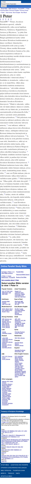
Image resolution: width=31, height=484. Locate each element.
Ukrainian (10, 403)
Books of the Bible (21, 277)
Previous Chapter (14, 10)
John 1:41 (21, 431)
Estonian (4, 389)
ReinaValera (18, 351)
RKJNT (4, 311)
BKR (8, 387)
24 (23, 244)
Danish (4, 388)
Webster (17, 361)
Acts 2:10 (14, 447)
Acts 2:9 (9, 447)
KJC (3, 310)
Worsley (21, 359)
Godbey (23, 294)
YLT (6, 291)
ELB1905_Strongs (6, 347)
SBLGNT (19, 324)
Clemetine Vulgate (6, 333)
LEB (10, 292)
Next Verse (9, 12)
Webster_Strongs (6, 321)
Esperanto (8, 388)
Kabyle (9, 396)
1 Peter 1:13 (5, 422)
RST (8, 381)
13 (27, 151)
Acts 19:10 (16, 455)
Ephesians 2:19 (6, 436)
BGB (22, 326)
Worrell (16, 370)
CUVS (3, 357)
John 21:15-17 (9, 432)
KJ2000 (7, 310)
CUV (3, 356)
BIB (9, 304)
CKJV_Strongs (6, 327)
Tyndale (21, 309)
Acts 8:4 (10, 444)
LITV (22, 295)
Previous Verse (24, 10)
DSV (16, 338)
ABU (20, 364)
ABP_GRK (17, 319)
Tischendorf (18, 321)
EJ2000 (20, 375)
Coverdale (17, 310)
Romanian (4, 403)
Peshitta (21, 333)
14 (28, 162)
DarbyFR (17, 342)
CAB (24, 375)
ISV (16, 304)
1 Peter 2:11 (5, 435)
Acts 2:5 (4, 447)
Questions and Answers (19, 465)
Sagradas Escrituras (20, 350)
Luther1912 (5, 340)
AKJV (6, 292)
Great (16, 311)
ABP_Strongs (5, 319)
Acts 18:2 (20, 447)
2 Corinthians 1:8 (17, 457)
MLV (24, 296)
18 (4, 194)
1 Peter (27, 8)
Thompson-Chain (19, 470)
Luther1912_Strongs (7, 342)
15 (5, 173)
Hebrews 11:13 (15, 436)
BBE (22, 301)
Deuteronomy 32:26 (10, 441)
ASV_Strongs (5, 323)
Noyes (21, 365)
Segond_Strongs (19, 345)
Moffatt (20, 370)
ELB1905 (4, 346)
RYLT (16, 375)
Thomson (21, 360)
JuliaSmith (17, 292)
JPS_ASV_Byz (19, 367)
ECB (16, 296)
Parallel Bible (20, 271)
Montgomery (18, 372)
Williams (24, 372)
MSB (6, 294)
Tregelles (17, 323)
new (10, 319)
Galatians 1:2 (17, 449)
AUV (16, 302)
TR (20, 323)
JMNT (19, 302)
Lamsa (16, 333)
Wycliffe (17, 309)
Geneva (20, 311)
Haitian (9, 391)
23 (9, 236)
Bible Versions (13, 8)
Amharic (4, 382)
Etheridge (17, 332)
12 (25, 135)
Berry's (3, 473)
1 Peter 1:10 (5, 419)
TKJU (7, 311)
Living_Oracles (18, 363)
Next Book (24, 12)
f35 (23, 324)
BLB (22, 296)
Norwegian (5, 402)
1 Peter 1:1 (5, 416)
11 (7, 125)
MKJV (7, 309)
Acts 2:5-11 (12, 435)
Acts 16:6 (4, 449)
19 (12, 202)
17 (29, 180)
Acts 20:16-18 (23, 455)
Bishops (17, 313)
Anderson (17, 365)
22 (16, 226)
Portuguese (5, 400)
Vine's (18, 473)
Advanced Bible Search (22, 274)
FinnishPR (4, 391)
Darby (22, 292)
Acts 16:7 (4, 461)
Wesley (17, 359)
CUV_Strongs (8, 356)
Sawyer (17, 364)
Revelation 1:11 (9, 458)
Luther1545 (5, 338)
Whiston (20, 357)
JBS (23, 351)
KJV (3, 291)
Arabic (11, 381)
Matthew (22, 310)
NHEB (21, 374)
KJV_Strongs (5, 320)
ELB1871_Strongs (6, 345)
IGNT (3, 304)
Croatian (4, 387)
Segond (17, 344)
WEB (3, 292)
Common (17, 374)
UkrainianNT (5, 404)
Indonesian (5, 393)
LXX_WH (23, 320)
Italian (9, 393)
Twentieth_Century (19, 368)
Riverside (23, 371)
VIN (18, 304)
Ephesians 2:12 (20, 435)
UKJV (10, 310)
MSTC (3, 309)
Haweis (17, 360)
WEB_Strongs (5, 324)
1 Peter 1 (2, 12)
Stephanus (17, 320)
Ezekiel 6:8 (8, 442)
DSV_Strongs (21, 338)
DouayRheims (18, 314)
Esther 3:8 (20, 441)
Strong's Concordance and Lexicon (14, 467)
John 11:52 (5, 444)
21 (24, 215)
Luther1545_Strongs (7, 339)
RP (15, 324)
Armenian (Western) (7, 384)
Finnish (9, 389)
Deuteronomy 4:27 (16, 439)
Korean (4, 397)
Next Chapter (16, 12)
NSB (22, 302)
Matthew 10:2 (13, 431)
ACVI (6, 304)
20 (16, 207)
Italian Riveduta (6, 395)
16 (18, 178)
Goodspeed (18, 371)
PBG (9, 399)
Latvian (8, 397)
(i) (8, 21)
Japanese (4, 396)
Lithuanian (4, 399)
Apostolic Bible (6, 476)
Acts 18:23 (10, 449)
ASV (11, 291)
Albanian (4, 381)
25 (21, 252)
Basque (4, 385)
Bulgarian (8, 385)
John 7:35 (15, 442)
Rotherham (18, 294)
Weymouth (17, 301)
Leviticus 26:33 (6, 439)
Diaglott (17, 291)
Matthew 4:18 (5, 431)
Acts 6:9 (4, 455)
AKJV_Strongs (6, 326)
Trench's (11, 473)
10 (16, 117)
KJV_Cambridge (19, 356)
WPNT (16, 376)
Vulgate (4, 332)
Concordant (18, 295)
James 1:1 (16, 444)
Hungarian (4, 392)
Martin (21, 342)
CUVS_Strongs (6, 359)
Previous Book (4, 10)
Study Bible (4, 8)
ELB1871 (4, 343)
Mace (16, 357)
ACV (19, 296)
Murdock (22, 332)
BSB (3, 294)
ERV (8, 291)
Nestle (23, 323)
